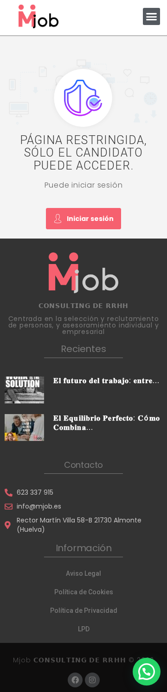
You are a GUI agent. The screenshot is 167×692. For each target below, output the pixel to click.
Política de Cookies (83, 592)
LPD (84, 629)
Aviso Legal (83, 573)
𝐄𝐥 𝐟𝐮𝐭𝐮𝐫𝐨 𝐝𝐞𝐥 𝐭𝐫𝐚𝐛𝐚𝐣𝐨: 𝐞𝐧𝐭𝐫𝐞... (106, 380)
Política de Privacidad (83, 610)
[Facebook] (75, 680)
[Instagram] (92, 680)
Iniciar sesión (90, 218)
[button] (152, 16)
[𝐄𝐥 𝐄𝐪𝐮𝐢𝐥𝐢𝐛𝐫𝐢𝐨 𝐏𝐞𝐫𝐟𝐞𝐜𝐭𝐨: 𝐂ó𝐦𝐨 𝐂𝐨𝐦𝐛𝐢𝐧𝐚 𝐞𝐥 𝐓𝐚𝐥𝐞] (24, 427)
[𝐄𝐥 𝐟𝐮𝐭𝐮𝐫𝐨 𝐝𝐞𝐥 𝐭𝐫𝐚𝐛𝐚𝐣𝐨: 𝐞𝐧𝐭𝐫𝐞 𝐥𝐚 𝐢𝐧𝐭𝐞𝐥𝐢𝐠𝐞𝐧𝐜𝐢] (24, 389)
